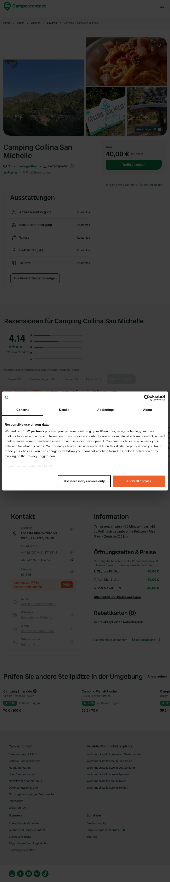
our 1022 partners (30, 431)
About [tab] (147, 409)
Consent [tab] (22, 409)
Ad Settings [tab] (105, 409)
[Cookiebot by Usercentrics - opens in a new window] (147, 398)
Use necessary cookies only (84, 481)
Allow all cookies (138, 481)
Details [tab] (64, 409)
